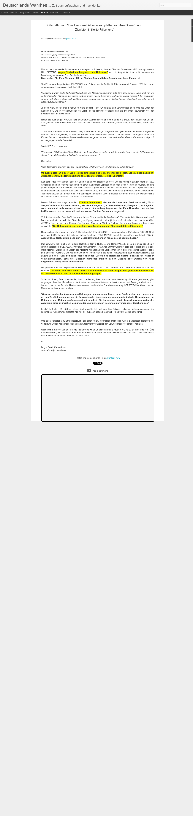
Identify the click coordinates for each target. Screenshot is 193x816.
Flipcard (14, 12)
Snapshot (54, 12)
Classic (5, 12)
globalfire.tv (71, 38)
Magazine (25, 12)
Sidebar (44, 12)
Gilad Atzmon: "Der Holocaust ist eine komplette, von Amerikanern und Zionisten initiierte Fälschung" (94, 27)
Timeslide (65, 12)
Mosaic (35, 12)
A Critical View (113, 357)
